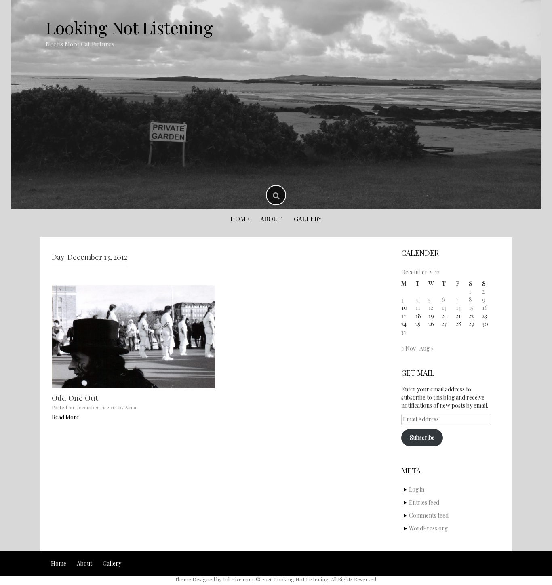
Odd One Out (75, 397)
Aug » (426, 348)
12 (430, 307)
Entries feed (424, 502)
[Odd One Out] (133, 336)
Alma (130, 407)
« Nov (408, 348)
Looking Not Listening (129, 27)
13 (444, 307)
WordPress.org (428, 528)
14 (458, 307)
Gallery (308, 219)
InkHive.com (238, 579)
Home (240, 219)
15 (471, 307)
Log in (416, 489)
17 (403, 316)
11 (417, 307)
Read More (65, 417)
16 (485, 307)
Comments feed (429, 515)
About (271, 219)
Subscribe (422, 437)
